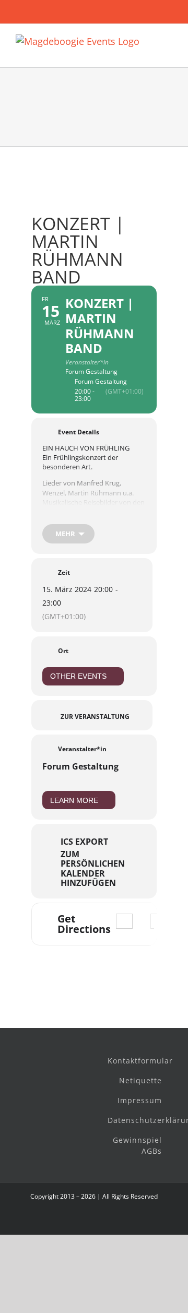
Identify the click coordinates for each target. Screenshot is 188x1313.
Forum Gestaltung (80, 766)
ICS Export (84, 841)
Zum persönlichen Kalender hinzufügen (93, 868)
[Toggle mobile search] (168, 50)
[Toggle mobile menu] (168, 39)
